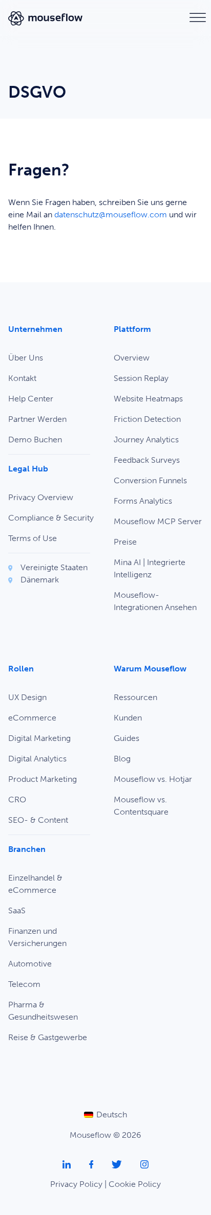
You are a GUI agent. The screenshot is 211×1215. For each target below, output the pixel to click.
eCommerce (32, 718)
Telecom (24, 984)
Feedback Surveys (147, 460)
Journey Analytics (146, 439)
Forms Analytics (143, 501)
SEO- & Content (38, 820)
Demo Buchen (35, 439)
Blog (122, 758)
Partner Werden (37, 419)
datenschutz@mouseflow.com (110, 214)
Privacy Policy (76, 1184)
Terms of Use (32, 538)
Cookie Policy (135, 1184)
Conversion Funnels (150, 480)
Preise (125, 542)
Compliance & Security (51, 518)
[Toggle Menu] (197, 17)
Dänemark (39, 579)
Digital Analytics (37, 758)
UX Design (27, 697)
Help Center (30, 398)
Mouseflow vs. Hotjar (153, 779)
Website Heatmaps (148, 398)
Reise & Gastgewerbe (47, 1037)
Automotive (30, 964)
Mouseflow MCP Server (158, 521)
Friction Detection (147, 419)
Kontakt (22, 378)
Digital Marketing (39, 738)
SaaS (17, 910)
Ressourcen (135, 697)
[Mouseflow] (45, 18)
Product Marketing (42, 779)
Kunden (128, 718)
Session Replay (141, 378)
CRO (17, 799)
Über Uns (25, 358)
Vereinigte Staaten (54, 567)
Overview (132, 358)
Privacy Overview (40, 497)
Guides (126, 738)
